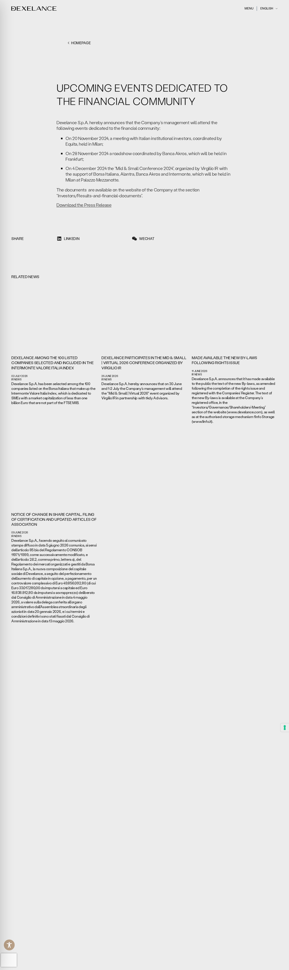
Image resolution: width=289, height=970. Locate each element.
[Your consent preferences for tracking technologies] (284, 727)
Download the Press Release (84, 205)
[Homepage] (34, 8)
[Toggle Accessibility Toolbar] (9, 945)
